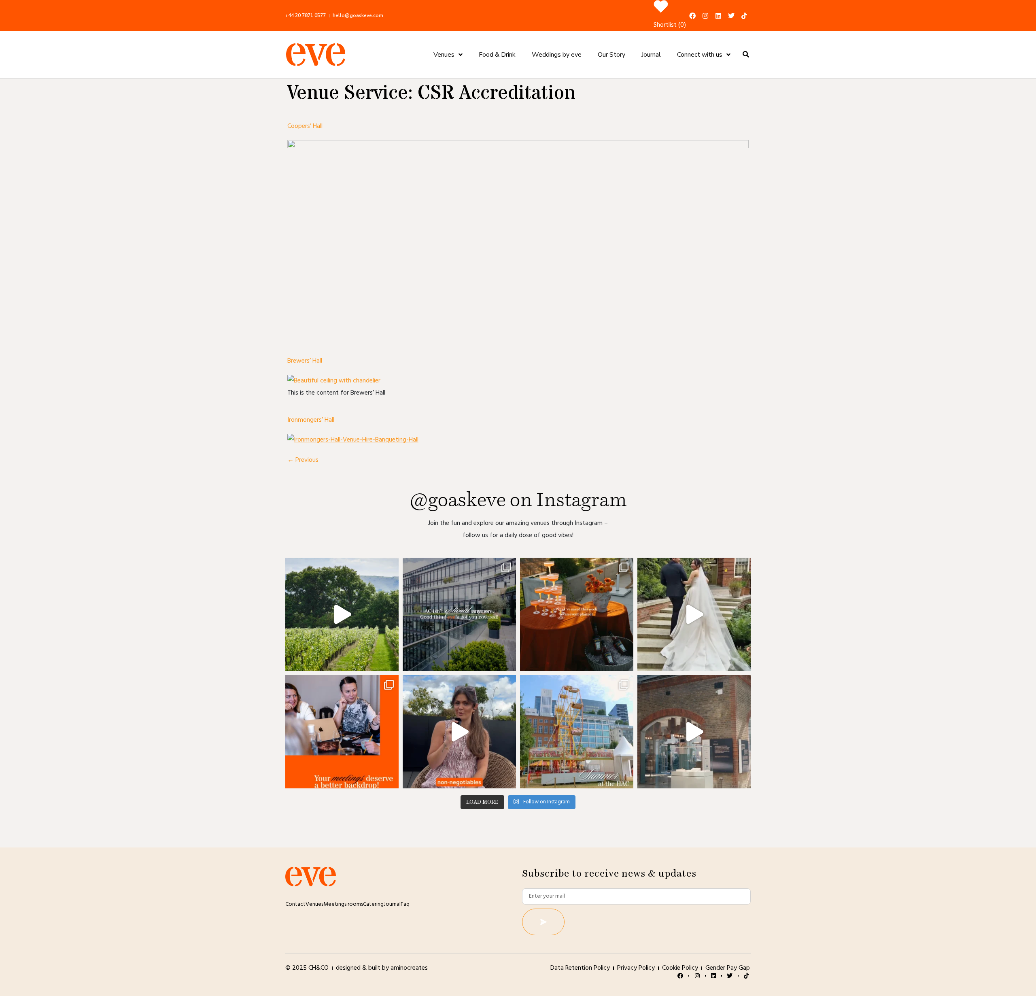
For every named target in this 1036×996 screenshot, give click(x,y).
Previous (302, 460)
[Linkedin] (718, 15)
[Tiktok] (744, 15)
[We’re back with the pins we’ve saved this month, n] (576, 614)
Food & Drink (497, 54)
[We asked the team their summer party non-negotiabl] (459, 731)
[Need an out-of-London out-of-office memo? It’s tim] (342, 614)
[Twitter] (731, 15)
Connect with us (699, 54)
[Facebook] (692, 15)
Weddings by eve (557, 54)
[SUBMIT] (543, 922)
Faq (405, 904)
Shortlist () (670, 25)
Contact (295, 904)
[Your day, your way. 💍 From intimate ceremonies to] (694, 614)
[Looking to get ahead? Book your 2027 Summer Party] (576, 731)
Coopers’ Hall (305, 126)
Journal (651, 54)
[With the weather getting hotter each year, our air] (459, 614)
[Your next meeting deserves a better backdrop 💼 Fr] (342, 731)
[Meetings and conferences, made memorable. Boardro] (694, 731)
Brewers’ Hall (304, 361)
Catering (373, 904)
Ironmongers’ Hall (310, 420)
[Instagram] (705, 15)
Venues (443, 54)
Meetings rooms (343, 904)
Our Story (611, 54)
